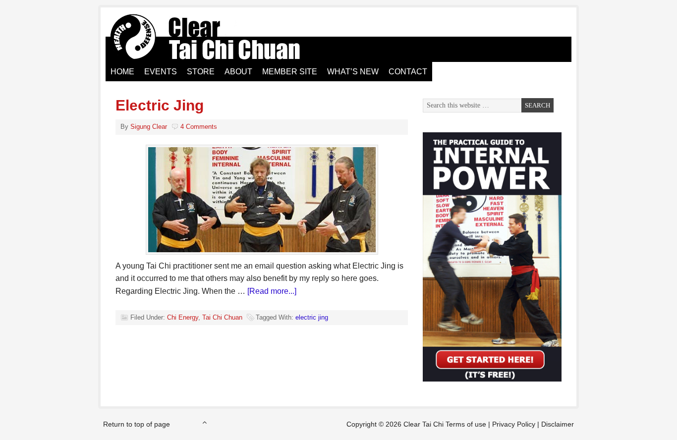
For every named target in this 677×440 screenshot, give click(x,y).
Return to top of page (136, 424)
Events (160, 71)
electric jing (311, 317)
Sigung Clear (148, 126)
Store (201, 71)
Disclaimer (557, 424)
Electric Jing (159, 105)
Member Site (289, 71)
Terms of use (466, 424)
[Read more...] (271, 291)
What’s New (353, 71)
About (238, 71)
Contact (408, 71)
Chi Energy (182, 317)
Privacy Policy (513, 424)
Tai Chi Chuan (222, 317)
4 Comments (198, 126)
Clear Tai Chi (217, 37)
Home (122, 71)
